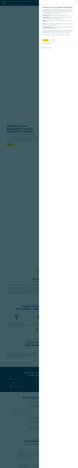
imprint (68, 34)
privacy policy (59, 34)
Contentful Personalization (48, 27)
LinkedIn (44, 20)
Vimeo (44, 23)
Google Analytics (46, 17)
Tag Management (46, 15)
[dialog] (39, 234)
